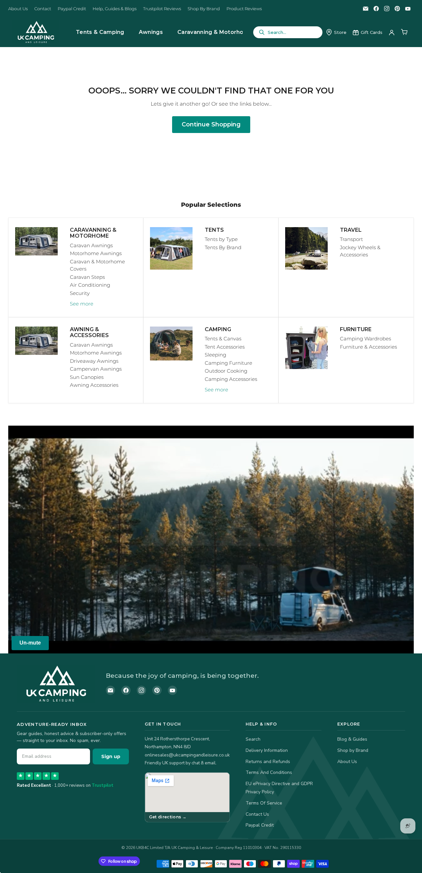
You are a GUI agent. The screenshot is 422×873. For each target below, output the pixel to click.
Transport (351, 239)
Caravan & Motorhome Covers (97, 265)
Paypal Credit (72, 8)
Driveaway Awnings (94, 361)
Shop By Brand (204, 8)
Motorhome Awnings (96, 253)
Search (253, 739)
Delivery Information (267, 750)
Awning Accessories (94, 385)
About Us (18, 8)
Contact (42, 8)
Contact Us (257, 814)
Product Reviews (244, 8)
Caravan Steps (87, 277)
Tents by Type (221, 239)
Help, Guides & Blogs (114, 8)
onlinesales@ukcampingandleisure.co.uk (187, 755)
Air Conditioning (90, 285)
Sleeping (215, 355)
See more (81, 304)
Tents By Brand (223, 247)
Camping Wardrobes (365, 338)
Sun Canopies (87, 377)
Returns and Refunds (268, 761)
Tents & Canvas (223, 338)
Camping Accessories (231, 379)
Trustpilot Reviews (162, 8)
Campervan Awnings (96, 369)
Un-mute (30, 643)
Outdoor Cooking (226, 371)
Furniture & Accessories (368, 347)
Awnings (151, 32)
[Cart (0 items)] (404, 32)
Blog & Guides (352, 739)
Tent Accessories (225, 347)
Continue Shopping (211, 124)
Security (80, 293)
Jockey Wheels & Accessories (360, 251)
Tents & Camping (100, 32)
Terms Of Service (264, 803)
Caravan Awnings (91, 245)
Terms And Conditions (269, 772)
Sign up (110, 756)
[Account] (392, 32)
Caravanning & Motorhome (215, 32)
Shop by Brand (352, 750)
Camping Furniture (228, 363)
